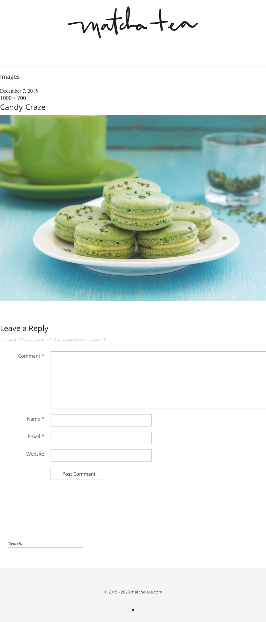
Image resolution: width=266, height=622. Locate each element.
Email (36, 436)
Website (35, 453)
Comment (31, 356)
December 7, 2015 (19, 90)
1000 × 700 (13, 98)
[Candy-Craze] (133, 299)
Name (35, 418)
